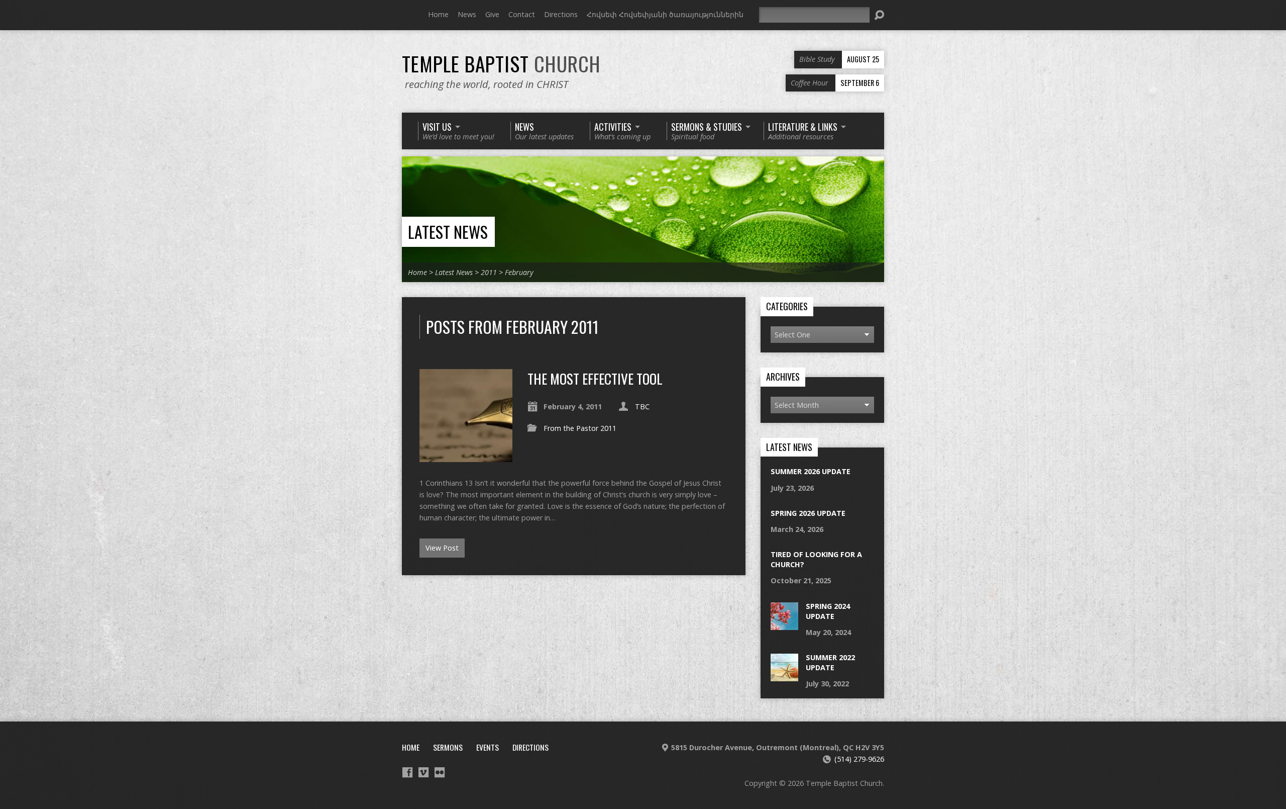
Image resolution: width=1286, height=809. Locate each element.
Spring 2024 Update (828, 611)
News (467, 14)
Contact (521, 14)
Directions (561, 14)
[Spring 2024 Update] (784, 624)
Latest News (448, 231)
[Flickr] (440, 772)
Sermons (448, 747)
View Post (442, 548)
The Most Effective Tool (595, 378)
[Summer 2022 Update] (784, 676)
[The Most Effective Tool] (465, 456)
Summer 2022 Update (830, 662)
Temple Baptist (501, 63)
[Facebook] (407, 772)
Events (487, 747)
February (519, 272)
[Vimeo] (423, 772)
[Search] (879, 15)
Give (492, 14)
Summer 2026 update (810, 471)
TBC (642, 406)
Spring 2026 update (808, 513)
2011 (489, 272)
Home (438, 14)
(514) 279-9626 (859, 759)
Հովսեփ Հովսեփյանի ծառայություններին (665, 14)
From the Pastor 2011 (580, 428)
